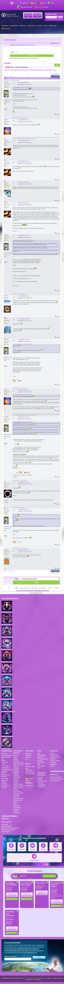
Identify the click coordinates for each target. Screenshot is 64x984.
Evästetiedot (38, 979)
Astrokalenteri (28, 15)
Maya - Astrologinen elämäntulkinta (10, 828)
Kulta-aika (43, 7)
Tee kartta (16, 810)
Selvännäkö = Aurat (50, 70)
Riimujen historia (29, 771)
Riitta (5, 181)
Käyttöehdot (49, 978)
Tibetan (5, 119)
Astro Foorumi (10, 40)
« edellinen (52, 73)
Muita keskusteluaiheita (21, 70)
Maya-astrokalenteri (7, 826)
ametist (5, 318)
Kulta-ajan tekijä (54, 755)
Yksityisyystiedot (29, 979)
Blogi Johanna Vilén (18, 764)
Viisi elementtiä (41, 784)
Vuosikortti (40, 760)
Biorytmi (16, 755)
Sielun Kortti (40, 757)
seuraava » (57, 73)
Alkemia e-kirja (5, 785)
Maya (35, 3)
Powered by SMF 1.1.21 (25, 588)
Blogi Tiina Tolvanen (18, 785)
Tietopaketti (16, 805)
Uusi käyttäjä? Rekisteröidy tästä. (55, 19)
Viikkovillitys (5, 753)
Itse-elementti (40, 786)
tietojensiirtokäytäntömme (30, 952)
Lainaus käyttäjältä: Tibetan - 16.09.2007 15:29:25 (22, 421)
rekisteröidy (31, 45)
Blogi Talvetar (17, 791)
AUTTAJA (6, 82)
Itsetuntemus (31, 25)
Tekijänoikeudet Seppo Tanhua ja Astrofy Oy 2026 (12, 978)
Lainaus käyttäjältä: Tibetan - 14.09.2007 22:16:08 (22, 394)
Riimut (52, 3)
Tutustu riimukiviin (30, 773)
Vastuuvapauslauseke (58, 978)
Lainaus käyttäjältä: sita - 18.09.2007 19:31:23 (22, 513)
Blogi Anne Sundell (18, 793)
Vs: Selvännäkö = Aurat (23, 82)
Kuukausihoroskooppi (7, 755)
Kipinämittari (5, 771)
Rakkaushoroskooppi (7, 769)
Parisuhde (39, 25)
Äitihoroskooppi (5, 767)
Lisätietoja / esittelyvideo (12, 894)
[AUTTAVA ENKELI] (6, 109)
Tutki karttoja (5, 25)
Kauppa (52, 766)
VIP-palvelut (6, 28)
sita (5, 481)
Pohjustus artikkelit (55, 760)
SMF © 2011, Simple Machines (39, 588)
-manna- (6, 140)
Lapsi (45, 25)
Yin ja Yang (40, 782)
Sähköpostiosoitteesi (10, 956)
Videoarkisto (53, 764)
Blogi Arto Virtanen (18, 784)
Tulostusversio (55, 76)
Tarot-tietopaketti (41, 755)
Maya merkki (5, 780)
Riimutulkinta (28, 770)
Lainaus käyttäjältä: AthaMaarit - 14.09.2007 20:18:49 (23, 240)
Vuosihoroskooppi (41, 781)
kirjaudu (25, 45)
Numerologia (25, 3)
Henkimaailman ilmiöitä (36, 70)
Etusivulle (4, 787)
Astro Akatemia (29, 785)
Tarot (44, 3)
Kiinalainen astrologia (26, 7)
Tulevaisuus (22, 25)
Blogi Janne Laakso (18, 798)
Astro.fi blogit (52, 25)
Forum (15, 803)
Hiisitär (5, 295)
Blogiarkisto (53, 762)
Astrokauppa (37, 15)
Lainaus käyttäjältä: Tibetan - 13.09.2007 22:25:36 (22, 87)
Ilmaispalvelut (13, 25)
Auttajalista (4, 783)
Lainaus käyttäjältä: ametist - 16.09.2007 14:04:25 (22, 344)
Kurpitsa (6, 549)
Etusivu (15, 3)
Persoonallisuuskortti (42, 758)
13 (14, 76)
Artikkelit (4, 782)
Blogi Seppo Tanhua (19, 762)
